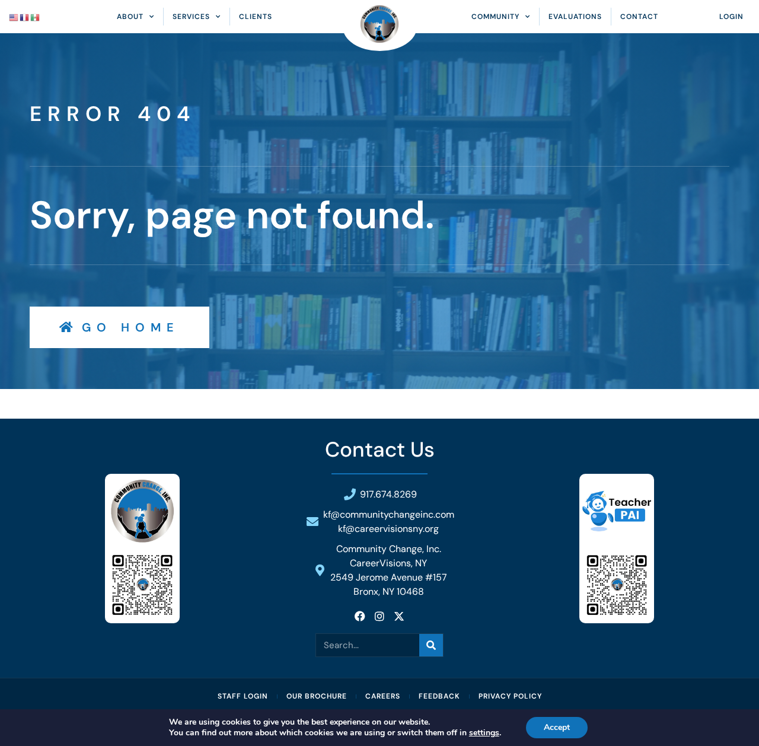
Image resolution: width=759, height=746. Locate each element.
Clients (255, 16)
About (130, 16)
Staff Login (243, 696)
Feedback (439, 696)
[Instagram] (379, 616)
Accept (557, 727)
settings (484, 733)
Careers (382, 696)
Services (191, 16)
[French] (25, 17)
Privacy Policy (510, 696)
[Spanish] (35, 17)
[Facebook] (360, 616)
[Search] (431, 645)
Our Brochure (316, 696)
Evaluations (575, 16)
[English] (14, 17)
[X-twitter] (399, 616)
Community (495, 16)
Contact (639, 16)
